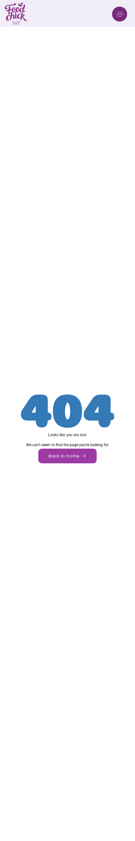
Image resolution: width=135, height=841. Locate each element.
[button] (121, 14)
